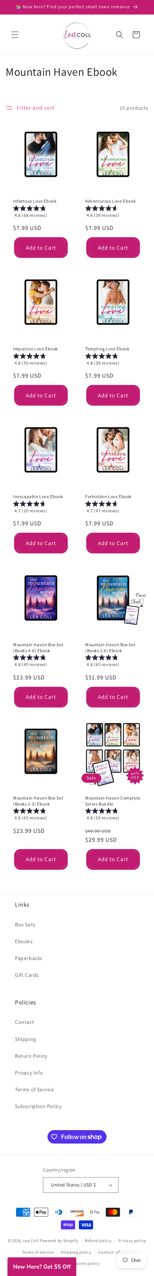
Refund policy (98, 1240)
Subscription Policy (38, 1106)
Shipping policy (76, 1252)
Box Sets (25, 924)
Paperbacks (29, 958)
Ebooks (24, 941)
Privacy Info (29, 1072)
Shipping (25, 1039)
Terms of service (37, 1252)
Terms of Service (34, 1089)
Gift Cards (27, 975)
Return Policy (31, 1056)
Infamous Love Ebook (34, 201)
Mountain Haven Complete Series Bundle (113, 801)
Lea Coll (31, 1240)
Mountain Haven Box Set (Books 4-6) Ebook (38, 647)
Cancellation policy (80, 1263)
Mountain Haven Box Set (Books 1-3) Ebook (38, 801)
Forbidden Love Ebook (108, 496)
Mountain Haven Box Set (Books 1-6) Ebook (110, 647)
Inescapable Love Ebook (38, 496)
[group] (41, 213)
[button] (15, 34)
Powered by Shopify (59, 1240)
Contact (24, 1022)
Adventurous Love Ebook (110, 201)
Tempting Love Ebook (107, 348)
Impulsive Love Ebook (35, 348)
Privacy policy (132, 1240)
